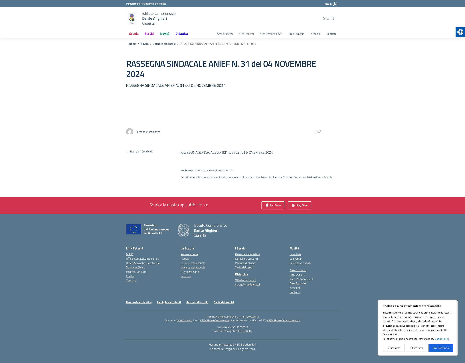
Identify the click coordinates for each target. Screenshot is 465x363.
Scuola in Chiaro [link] (135, 267)
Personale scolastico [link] (247, 254)
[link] (460, 32)
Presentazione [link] (189, 254)
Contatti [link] (331, 34)
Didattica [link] (181, 33)
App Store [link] (275, 205)
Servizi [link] (149, 33)
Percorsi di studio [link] (245, 263)
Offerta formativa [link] (245, 280)
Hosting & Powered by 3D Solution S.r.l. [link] (232, 344)
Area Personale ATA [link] (271, 34)
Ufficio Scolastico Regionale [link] (142, 258)
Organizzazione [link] (190, 271)
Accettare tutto (441, 348)
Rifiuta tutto (416, 348)
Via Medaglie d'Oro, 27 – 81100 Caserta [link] (237, 316)
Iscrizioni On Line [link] (136, 271)
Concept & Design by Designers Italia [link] (232, 349)
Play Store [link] (302, 205)
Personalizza (393, 348)
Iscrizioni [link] (315, 34)
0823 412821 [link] (184, 320)
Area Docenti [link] (246, 34)
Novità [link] (164, 33)
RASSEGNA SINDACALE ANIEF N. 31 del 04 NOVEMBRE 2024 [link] (227, 152)
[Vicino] (454, 303)
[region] (418, 328)
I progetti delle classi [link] (247, 284)
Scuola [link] (134, 33)
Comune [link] (131, 280)
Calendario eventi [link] (300, 263)
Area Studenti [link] (225, 34)
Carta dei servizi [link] (244, 267)
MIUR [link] (129, 254)
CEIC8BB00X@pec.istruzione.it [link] (283, 320)
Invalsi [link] (130, 276)
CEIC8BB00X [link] (245, 331)
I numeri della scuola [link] (193, 263)
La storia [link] (186, 276)
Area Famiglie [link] (296, 34)
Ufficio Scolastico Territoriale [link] (143, 263)
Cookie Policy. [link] (442, 339)
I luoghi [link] (185, 258)
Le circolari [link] (296, 258)
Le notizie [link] (295, 254)
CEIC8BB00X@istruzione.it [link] (214, 320)
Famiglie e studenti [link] (246, 258)
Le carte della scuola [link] (193, 267)
